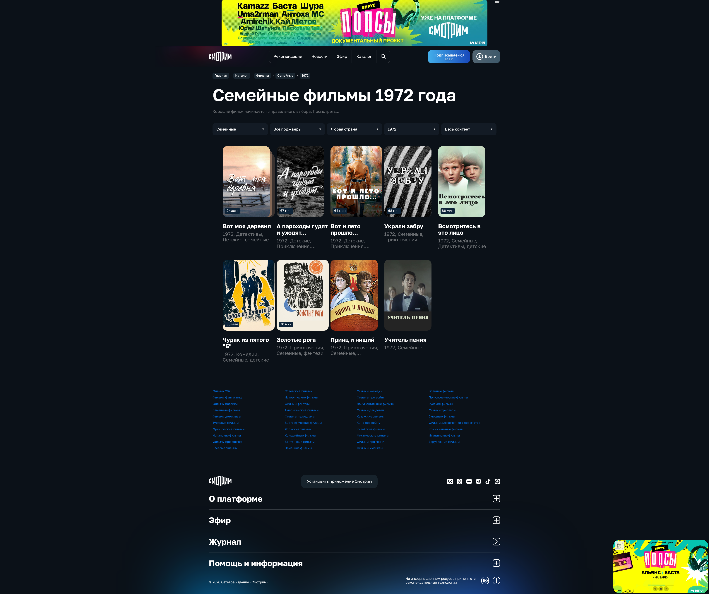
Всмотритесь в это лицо (459, 229)
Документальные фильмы (375, 404)
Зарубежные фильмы (444, 442)
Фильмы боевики (225, 404)
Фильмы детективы (227, 416)
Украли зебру (403, 226)
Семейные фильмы (226, 410)
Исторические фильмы (301, 397)
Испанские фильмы (227, 435)
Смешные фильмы (442, 416)
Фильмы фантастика (227, 397)
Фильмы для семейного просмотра (454, 422)
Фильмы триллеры (442, 410)
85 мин (232, 324)
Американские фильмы (302, 410)
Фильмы (262, 75)
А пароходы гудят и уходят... (302, 229)
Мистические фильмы (373, 435)
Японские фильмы (298, 429)
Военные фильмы (441, 391)
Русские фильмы (441, 404)
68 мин (394, 210)
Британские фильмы (300, 442)
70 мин (286, 324)
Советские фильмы (299, 391)
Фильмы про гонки (370, 442)
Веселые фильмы (225, 448)
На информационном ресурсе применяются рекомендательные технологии (441, 581)
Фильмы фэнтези (297, 404)
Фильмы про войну (371, 397)
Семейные (285, 75)
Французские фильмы (229, 429)
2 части (233, 210)
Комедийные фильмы (300, 435)
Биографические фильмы (303, 422)
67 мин (286, 210)
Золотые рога (296, 339)
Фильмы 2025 (222, 391)
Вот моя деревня (247, 226)
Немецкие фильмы (298, 448)
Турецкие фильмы (226, 422)
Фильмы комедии (369, 391)
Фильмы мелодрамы (300, 416)
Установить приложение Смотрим (339, 481)
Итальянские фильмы (444, 435)
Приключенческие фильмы (448, 397)
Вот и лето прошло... (345, 229)
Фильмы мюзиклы (370, 448)
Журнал (225, 542)
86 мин (447, 210)
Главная (221, 75)
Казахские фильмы (370, 416)
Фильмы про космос (227, 442)
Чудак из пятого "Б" (246, 343)
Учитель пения (405, 339)
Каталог (241, 75)
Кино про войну (368, 422)
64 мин (340, 210)
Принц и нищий (352, 339)
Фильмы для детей (370, 410)
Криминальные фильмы (446, 429)
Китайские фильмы (371, 429)
